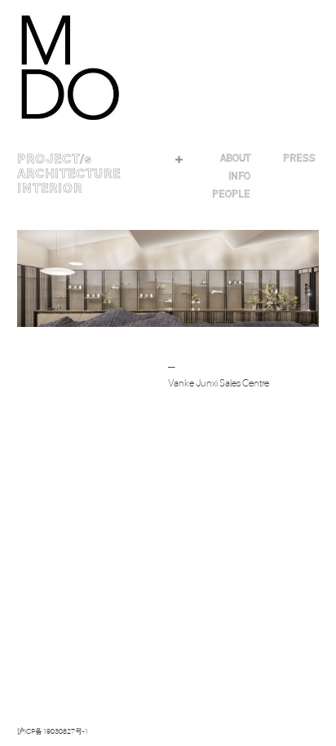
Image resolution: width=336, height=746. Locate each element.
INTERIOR (49, 188)
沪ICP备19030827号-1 (52, 731)
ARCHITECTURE (69, 173)
